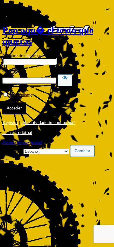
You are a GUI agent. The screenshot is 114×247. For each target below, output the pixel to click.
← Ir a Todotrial (17, 132)
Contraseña (12, 71)
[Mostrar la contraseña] (65, 80)
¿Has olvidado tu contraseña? (48, 122)
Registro (10, 122)
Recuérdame (20, 94)
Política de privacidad (22, 142)
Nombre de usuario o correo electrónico (38, 55)
